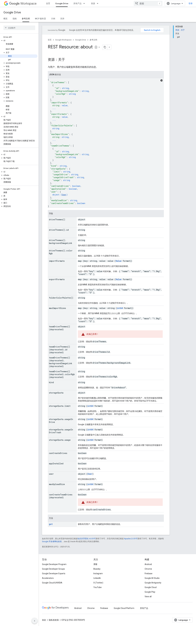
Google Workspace (63, 40)
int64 (120, 308)
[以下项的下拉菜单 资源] (98, 3)
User (64, 194)
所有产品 (77, 3)
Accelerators (48, 578)
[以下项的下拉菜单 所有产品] (84, 3)
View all (148, 596)
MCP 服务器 (40, 18)
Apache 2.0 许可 (131, 539)
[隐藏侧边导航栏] (34, 621)
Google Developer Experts (53, 573)
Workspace (28, 3)
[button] (18, 40)
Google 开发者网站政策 (52, 541)
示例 (53, 18)
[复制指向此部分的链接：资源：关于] (68, 60)
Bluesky (96, 569)
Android (148, 564)
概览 (5, 18)
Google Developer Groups (53, 569)
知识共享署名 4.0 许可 (86, 539)
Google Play (150, 592)
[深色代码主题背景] (161, 80)
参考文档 (26, 18)
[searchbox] (19, 27)
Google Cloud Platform (124, 608)
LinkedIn (97, 578)
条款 (44, 620)
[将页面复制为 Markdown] (104, 47)
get (51, 524)
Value (119, 261)
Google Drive (61, 3)
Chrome (148, 569)
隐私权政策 (54, 620)
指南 (15, 18)
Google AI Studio (152, 578)
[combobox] (148, 3)
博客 (95, 564)
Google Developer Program (54, 564)
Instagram (98, 573)
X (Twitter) (98, 583)
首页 (48, 3)
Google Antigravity (153, 583)
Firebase (148, 573)
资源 (93, 3)
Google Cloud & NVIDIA (52, 583)
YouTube (97, 587)
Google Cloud (151, 587)
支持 (62, 18)
